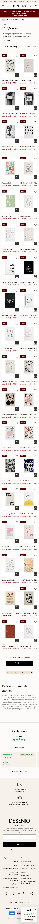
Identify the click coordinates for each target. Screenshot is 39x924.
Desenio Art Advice (27, 858)
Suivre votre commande (29, 865)
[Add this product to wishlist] (17, 56)
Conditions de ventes (28, 868)
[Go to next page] (31, 672)
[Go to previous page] (8, 672)
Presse (16, 861)
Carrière (15, 865)
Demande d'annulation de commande (29, 882)
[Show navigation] (3, 6)
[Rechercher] (7, 6)
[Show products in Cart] (36, 6)
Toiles (11, 19)
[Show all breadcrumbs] (4, 20)
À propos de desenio (11, 858)
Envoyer (19, 844)
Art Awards (14, 884)
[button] (29, 914)
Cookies (24, 872)
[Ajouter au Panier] (17, 75)
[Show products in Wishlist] (31, 6)
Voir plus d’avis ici (19, 772)
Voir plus (19, 663)
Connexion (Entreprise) (10, 887)
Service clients (26, 861)
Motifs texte (19, 19)
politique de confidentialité (19, 849)
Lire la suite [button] (6, 40)
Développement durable (10, 868)
